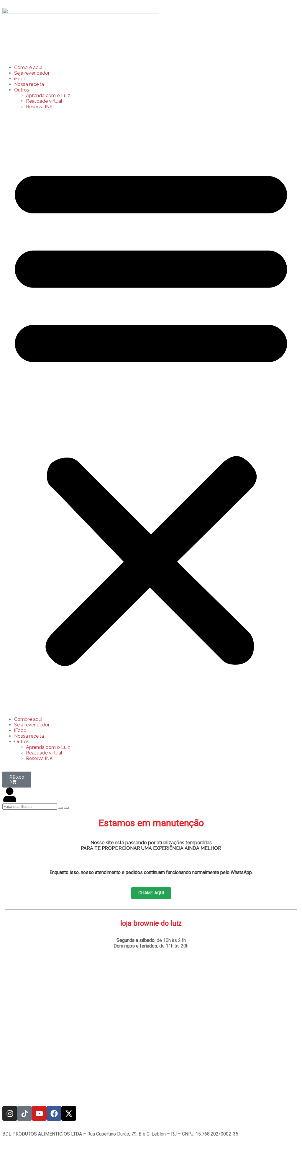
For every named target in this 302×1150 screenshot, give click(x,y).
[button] (151, 413)
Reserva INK (39, 107)
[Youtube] (39, 1113)
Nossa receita (29, 84)
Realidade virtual (44, 101)
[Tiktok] (24, 1113)
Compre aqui (28, 67)
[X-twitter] (68, 1113)
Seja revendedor (32, 73)
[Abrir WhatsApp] (287, 1135)
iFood (20, 78)
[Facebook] (54, 1113)
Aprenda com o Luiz (48, 95)
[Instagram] (9, 1113)
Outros (21, 90)
